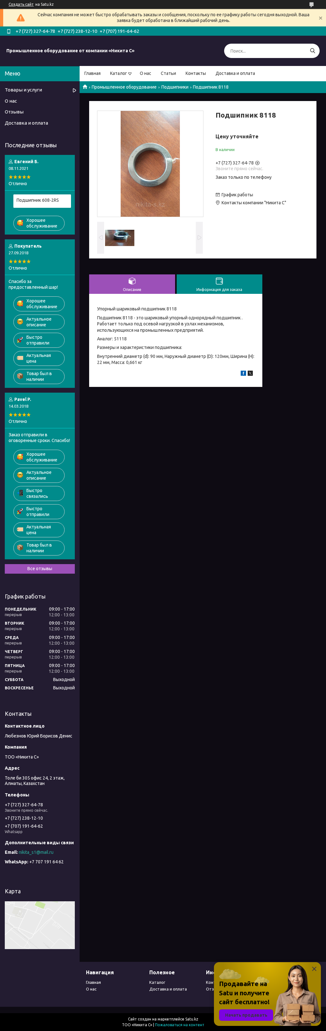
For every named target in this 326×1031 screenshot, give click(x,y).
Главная (92, 73)
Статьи (168, 73)
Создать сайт (21, 4)
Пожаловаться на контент (179, 1025)
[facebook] (243, 374)
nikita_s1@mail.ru (36, 852)
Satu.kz (191, 1019)
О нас (145, 73)
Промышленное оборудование (124, 87)
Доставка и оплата (235, 73)
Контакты (196, 73)
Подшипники (174, 87)
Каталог (118, 73)
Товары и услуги (23, 89)
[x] (250, 374)
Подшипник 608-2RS (38, 200)
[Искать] (312, 51)
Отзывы (14, 111)
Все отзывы (39, 568)
